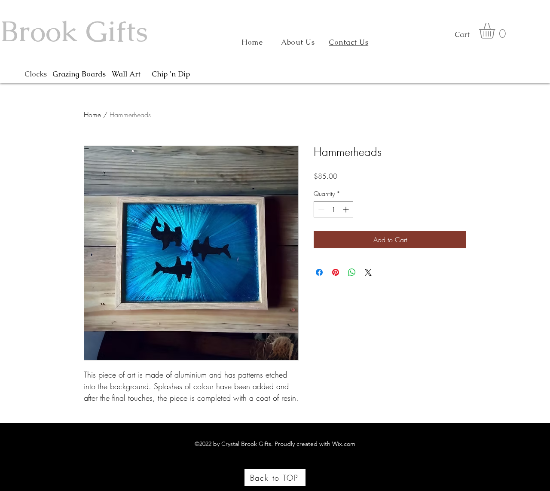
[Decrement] (320, 209)
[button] (496, 31)
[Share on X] (368, 272)
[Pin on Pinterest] (335, 272)
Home (92, 114)
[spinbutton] (333, 209)
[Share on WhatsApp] (352, 272)
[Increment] (346, 209)
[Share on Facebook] (319, 272)
